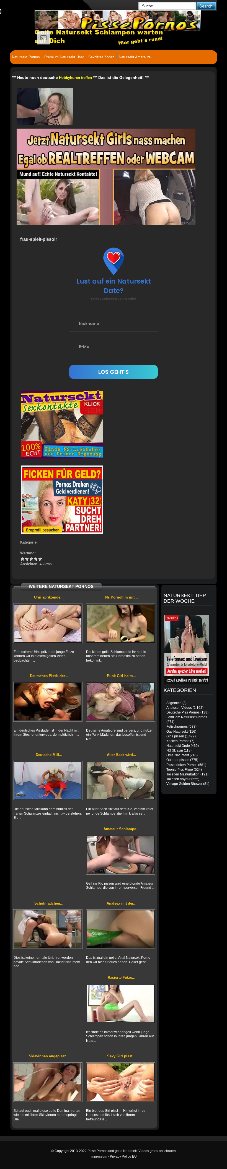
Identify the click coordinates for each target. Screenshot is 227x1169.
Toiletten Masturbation (183, 774)
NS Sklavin (174, 750)
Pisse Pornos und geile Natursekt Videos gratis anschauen (131, 1151)
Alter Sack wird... (121, 755)
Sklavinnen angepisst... (49, 1056)
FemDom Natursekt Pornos (186, 717)
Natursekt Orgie (178, 746)
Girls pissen (175, 736)
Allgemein (174, 703)
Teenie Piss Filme (179, 770)
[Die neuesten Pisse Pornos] (84, 19)
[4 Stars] (35, 559)
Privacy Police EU (123, 1156)
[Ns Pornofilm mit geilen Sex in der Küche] (120, 623)
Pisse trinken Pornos (181, 765)
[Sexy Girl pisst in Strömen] (120, 1082)
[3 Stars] (31, 559)
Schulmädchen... (48, 903)
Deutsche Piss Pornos (183, 712)
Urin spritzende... (49, 597)
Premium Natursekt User (64, 57)
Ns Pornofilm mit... (121, 597)
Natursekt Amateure (135, 57)
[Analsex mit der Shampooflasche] (120, 929)
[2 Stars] (27, 559)
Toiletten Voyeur (178, 779)
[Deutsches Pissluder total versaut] (48, 701)
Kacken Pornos (177, 741)
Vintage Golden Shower (184, 784)
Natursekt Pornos (26, 57)
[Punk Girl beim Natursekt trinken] (120, 701)
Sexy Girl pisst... (121, 1056)
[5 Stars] (40, 559)
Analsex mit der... (121, 903)
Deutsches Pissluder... (49, 676)
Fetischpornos (177, 727)
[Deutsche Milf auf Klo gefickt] (48, 780)
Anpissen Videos (179, 708)
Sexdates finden (101, 57)
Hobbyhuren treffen (75, 78)
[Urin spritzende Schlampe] (48, 623)
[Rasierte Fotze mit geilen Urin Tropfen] (120, 1003)
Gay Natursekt (177, 732)
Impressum (99, 1156)
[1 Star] (22, 559)
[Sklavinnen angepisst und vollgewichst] (48, 1082)
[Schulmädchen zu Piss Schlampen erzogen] (48, 929)
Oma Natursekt (177, 755)
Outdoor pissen (177, 760)
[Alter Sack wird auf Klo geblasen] (120, 780)
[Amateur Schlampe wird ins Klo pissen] (120, 854)
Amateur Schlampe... (122, 829)
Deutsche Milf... (49, 755)
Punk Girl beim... (121, 676)
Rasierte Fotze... (121, 977)
